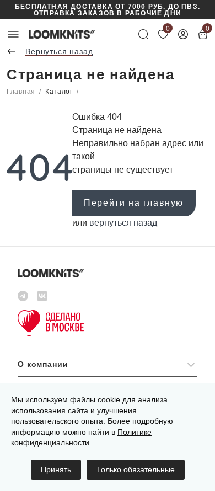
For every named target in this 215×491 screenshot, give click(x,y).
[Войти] (183, 34)
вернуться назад (123, 222)
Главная (21, 91)
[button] (107, 367)
